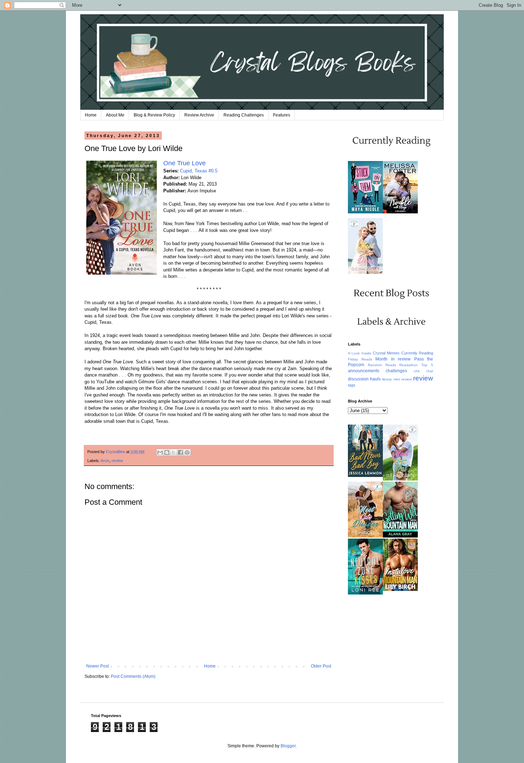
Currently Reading (417, 353)
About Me (115, 115)
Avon (105, 460)
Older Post (321, 666)
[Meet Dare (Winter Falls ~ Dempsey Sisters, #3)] (365, 272)
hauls (375, 379)
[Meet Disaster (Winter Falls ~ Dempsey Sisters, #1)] (365, 536)
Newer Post (97, 666)
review (117, 460)
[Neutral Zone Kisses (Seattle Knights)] (365, 593)
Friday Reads (360, 359)
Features (281, 115)
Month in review (393, 359)
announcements (363, 370)
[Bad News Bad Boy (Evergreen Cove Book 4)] (365, 475)
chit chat (423, 371)
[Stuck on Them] (365, 211)
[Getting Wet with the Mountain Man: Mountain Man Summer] (400, 536)
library (387, 379)
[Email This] (160, 452)
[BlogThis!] (166, 452)
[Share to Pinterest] (187, 452)
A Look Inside (359, 353)
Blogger (288, 745)
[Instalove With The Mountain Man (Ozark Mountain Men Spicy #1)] (400, 589)
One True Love (184, 163)
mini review (403, 379)
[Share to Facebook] (180, 452)
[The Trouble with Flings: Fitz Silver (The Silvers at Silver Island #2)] (400, 211)
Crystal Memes (386, 353)
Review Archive (199, 115)
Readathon (408, 365)
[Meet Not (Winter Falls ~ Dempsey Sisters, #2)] (400, 479)
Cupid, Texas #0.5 (198, 170)
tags (351, 385)
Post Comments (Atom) (133, 676)
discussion (358, 379)
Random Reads (382, 365)
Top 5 (427, 365)
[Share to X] (173, 452)
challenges (396, 370)
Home (91, 115)
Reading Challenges (244, 115)
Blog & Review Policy (154, 115)
